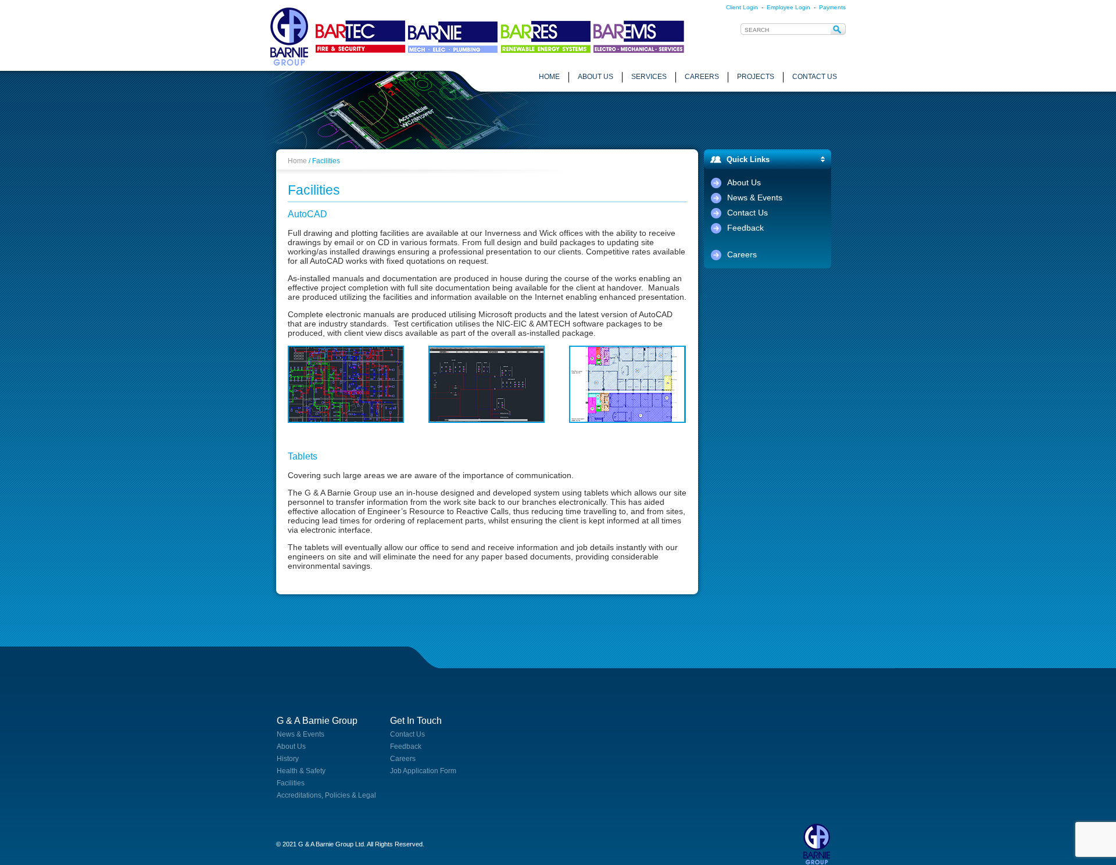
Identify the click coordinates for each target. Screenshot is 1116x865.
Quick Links (748, 159)
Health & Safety (301, 771)
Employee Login (788, 7)
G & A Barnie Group (317, 721)
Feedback (745, 227)
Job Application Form (423, 771)
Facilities (291, 783)
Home (297, 161)
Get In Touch (416, 721)
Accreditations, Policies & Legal (326, 795)
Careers (742, 254)
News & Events (754, 197)
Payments (832, 7)
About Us (744, 182)
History (288, 759)
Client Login (742, 7)
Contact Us (747, 212)
